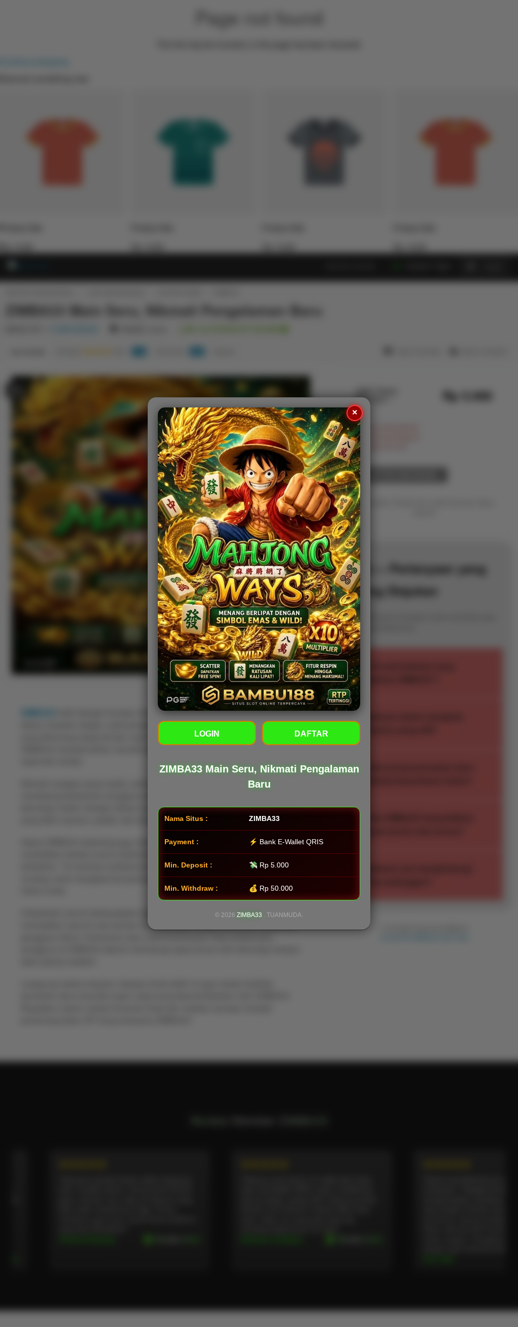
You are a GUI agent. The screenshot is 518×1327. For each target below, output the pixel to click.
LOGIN (207, 733)
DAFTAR (311, 733)
